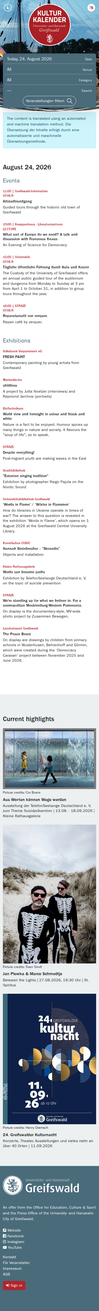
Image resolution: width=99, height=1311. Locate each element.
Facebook (15, 1236)
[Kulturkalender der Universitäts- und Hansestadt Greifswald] (49, 25)
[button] (91, 7)
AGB (6, 1274)
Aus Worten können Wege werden (34, 800)
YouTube (14, 1247)
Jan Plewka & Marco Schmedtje (32, 974)
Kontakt (9, 1257)
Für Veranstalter (16, 1263)
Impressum (12, 1268)
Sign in (15, 1285)
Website (13, 1230)
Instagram (15, 1242)
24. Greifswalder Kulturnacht (30, 1135)
